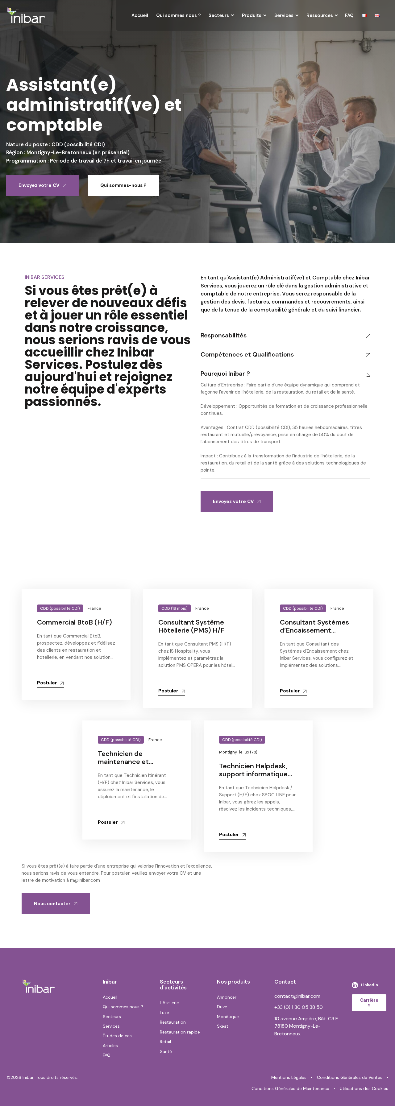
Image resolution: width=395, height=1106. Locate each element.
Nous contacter (52, 904)
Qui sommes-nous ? (123, 185)
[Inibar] (26, 15)
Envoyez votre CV (39, 185)
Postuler (47, 683)
